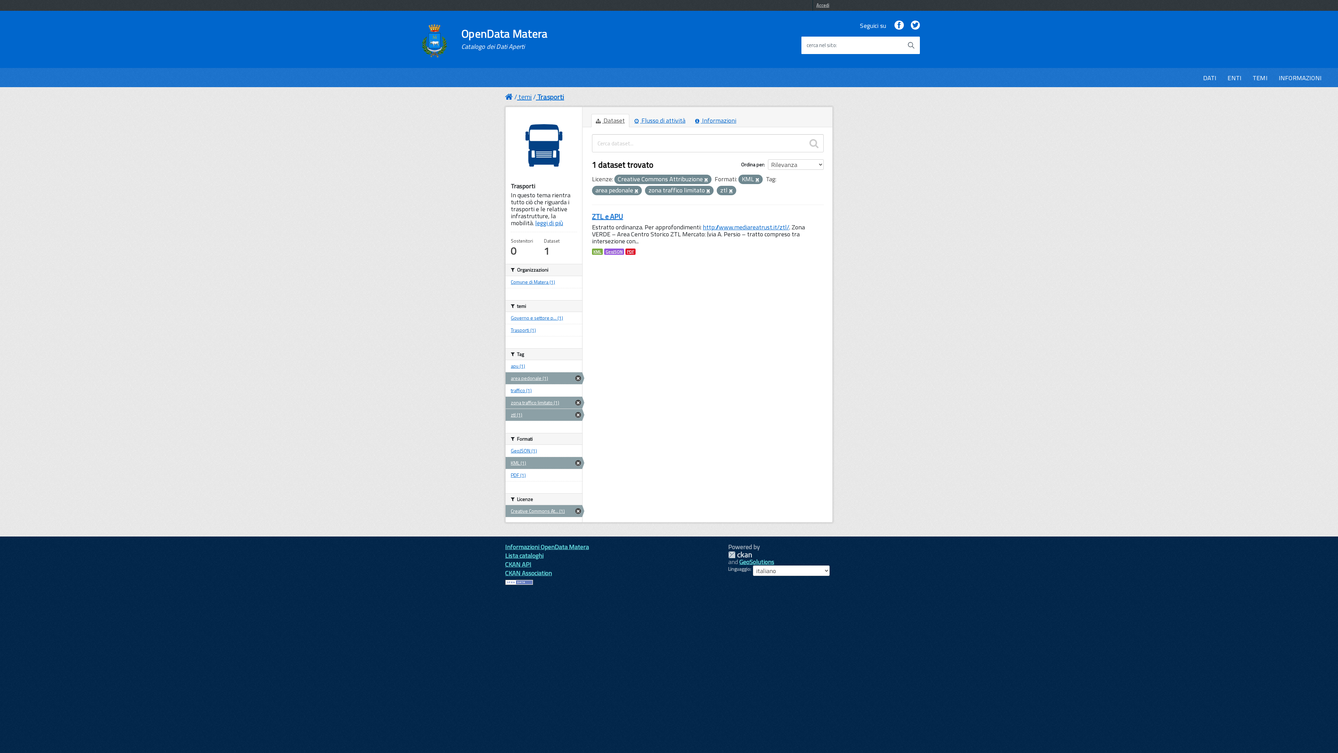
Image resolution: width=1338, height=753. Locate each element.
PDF (630, 252)
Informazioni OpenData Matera (547, 547)
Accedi (822, 5)
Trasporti (550, 96)
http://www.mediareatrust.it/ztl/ (746, 227)
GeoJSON (614, 252)
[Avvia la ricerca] (911, 45)
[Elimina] (706, 180)
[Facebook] (898, 25)
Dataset (613, 120)
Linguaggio (739, 568)
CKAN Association (528, 573)
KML (597, 252)
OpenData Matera (504, 39)
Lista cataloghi (524, 555)
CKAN (740, 554)
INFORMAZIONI (1300, 78)
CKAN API (518, 564)
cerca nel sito (821, 45)
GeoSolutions (756, 561)
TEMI (1260, 78)
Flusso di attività (662, 120)
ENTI (1234, 78)
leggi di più (549, 223)
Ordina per (752, 164)
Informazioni (718, 120)
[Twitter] (915, 25)
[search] (813, 143)
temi (525, 96)
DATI (1210, 78)
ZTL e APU (607, 216)
